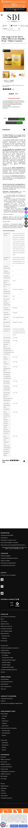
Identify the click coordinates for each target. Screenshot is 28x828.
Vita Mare (3, 793)
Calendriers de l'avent (7, 698)
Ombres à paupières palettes (9, 669)
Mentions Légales (5, 555)
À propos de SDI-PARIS (7, 535)
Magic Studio (4, 769)
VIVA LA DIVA (4, 795)
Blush (2, 619)
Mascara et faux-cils (6, 626)
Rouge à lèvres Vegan (8, 667)
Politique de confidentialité (8, 563)
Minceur (4, 747)
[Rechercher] (19, 29)
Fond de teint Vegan (7, 657)
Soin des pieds (6, 733)
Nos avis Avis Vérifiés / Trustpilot (9, 542)
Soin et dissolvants (6, 686)
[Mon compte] (26, 219)
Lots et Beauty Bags (6, 631)
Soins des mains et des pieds (9, 728)
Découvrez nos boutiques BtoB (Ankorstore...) (13, 545)
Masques (4, 723)
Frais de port (4, 537)
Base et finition (5, 633)
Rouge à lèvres (5, 650)
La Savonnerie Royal (6, 766)
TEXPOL (3, 790)
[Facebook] (26, 208)
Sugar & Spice (4, 786)
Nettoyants (5, 725)
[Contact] (26, 225)
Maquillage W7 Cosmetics (8, 771)
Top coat (3, 689)
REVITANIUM (4, 776)
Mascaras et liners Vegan (9, 660)
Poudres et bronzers (6, 628)
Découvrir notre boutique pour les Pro (15, 10)
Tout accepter (23, 825)
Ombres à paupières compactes (10, 648)
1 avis (12, 89)
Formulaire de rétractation (8, 565)
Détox (3, 718)
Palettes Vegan (6, 662)
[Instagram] (26, 212)
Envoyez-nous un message (8, 575)
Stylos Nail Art (4, 684)
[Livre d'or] (26, 222)
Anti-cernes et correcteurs (8, 616)
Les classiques (5, 679)
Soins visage (4, 713)
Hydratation (5, 721)
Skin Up (3, 783)
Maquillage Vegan (6, 652)
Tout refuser (14, 825)
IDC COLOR (4, 761)
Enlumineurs (4, 640)
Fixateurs (4, 638)
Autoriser (21, 119)
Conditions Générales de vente (9, 558)
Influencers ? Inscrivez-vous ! (8, 540)
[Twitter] (26, 215)
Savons (4, 735)
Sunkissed (3, 788)
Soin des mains (6, 730)
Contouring (4, 621)
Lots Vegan (5, 655)
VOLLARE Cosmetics (6, 798)
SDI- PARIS (3, 778)
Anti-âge (4, 716)
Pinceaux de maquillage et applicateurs (12, 703)
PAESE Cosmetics (5, 774)
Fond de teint (4, 645)
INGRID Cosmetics (6, 764)
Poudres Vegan (6, 664)
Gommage (5, 742)
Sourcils (3, 672)
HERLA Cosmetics (5, 759)
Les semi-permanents (7, 681)
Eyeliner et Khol (5, 623)
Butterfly (3, 757)
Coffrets (3, 701)
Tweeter (5, 118)
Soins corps (4, 740)
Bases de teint (6, 636)
